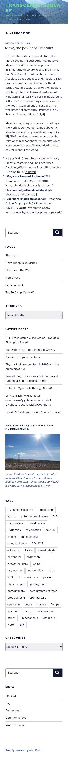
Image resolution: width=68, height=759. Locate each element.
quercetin (13, 604)
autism (11, 516)
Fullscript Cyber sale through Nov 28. (29, 388)
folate (29, 550)
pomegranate (16, 591)
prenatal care (38, 597)
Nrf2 (10, 577)
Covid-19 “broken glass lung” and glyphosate (33, 412)
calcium (51, 530)
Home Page (12, 277)
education (13, 550)
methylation (35, 570)
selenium (13, 611)
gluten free (14, 557)
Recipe (55, 604)
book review (15, 523)
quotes (41, 604)
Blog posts (12, 255)
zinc (22, 624)
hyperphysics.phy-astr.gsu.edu (41, 212)
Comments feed (15, 717)
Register (10, 695)
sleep (27, 611)
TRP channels (29, 618)
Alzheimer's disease (20, 509)
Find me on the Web (18, 270)
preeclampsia (16, 597)
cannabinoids (29, 536)
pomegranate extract (43, 591)
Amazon (30, 172)
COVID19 (37, 543)
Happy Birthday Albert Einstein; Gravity (30, 349)
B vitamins (14, 530)
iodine (36, 564)
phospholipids (16, 584)
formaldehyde (46, 550)
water (11, 624)
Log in (9, 703)
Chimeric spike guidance (21, 263)
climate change (17, 543)
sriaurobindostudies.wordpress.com (29, 185)
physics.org (28, 194)
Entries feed (13, 710)
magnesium (15, 570)
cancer (11, 536)
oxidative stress (28, 577)
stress (11, 618)
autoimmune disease (34, 516)
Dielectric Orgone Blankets (22, 357)
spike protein (44, 611)
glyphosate (33, 557)
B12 (55, 516)
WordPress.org (15, 725)
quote (28, 604)
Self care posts (15, 285)
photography (38, 584)
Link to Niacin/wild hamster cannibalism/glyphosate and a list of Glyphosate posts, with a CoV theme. (28, 400)
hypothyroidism (17, 564)
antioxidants (46, 509)
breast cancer (36, 523)
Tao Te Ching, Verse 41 (19, 292)
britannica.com (42, 203)
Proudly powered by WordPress (23, 750)
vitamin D (49, 618)
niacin (51, 570)
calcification (33, 530)
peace (47, 577)
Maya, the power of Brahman (29, 48)
